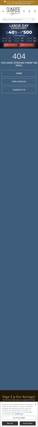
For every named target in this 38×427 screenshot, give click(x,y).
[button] (3, 11)
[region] (19, 414)
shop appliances (27, 45)
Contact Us (19, 90)
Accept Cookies (27, 423)
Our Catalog (19, 81)
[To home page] (13, 11)
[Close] (36, 404)
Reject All (10, 423)
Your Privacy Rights (19, 418)
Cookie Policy (19, 414)
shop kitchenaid (11, 45)
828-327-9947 (26, 3)
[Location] (24, 11)
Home (19, 73)
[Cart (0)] (35, 11)
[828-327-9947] (29, 11)
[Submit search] (33, 19)
